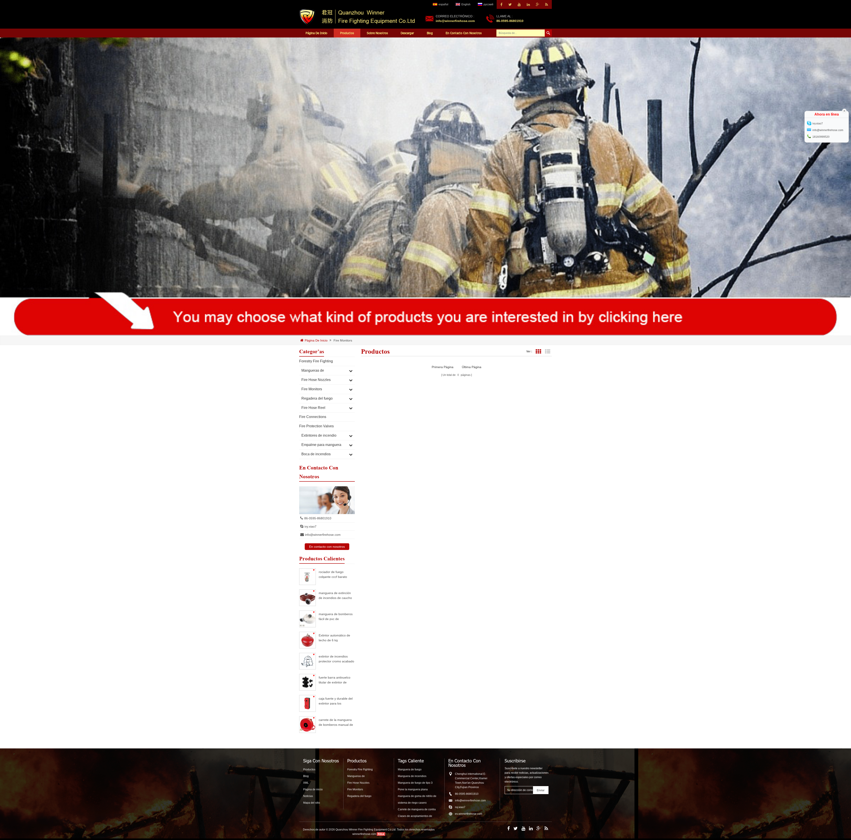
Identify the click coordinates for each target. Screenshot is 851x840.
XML (306, 782)
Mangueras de (312, 370)
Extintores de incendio (318, 435)
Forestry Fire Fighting (316, 361)
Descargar (407, 33)
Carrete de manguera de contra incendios (417, 810)
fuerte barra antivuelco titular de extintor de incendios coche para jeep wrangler (334, 680)
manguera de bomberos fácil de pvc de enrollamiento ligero (336, 616)
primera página (442, 367)
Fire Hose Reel (313, 408)
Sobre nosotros (377, 33)
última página (471, 367)
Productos (347, 33)
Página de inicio (316, 33)
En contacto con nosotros (464, 33)
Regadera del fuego (317, 398)
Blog (430, 33)
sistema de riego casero (412, 802)
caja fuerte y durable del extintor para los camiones (336, 701)
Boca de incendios (316, 454)
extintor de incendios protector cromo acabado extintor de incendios (336, 659)
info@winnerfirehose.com (455, 21)
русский (488, 4)
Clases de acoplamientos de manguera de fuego (415, 816)
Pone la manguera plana (413, 789)
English (465, 4)
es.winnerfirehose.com (468, 813)
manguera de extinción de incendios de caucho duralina (335, 595)
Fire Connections (312, 417)
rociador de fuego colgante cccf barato (333, 574)
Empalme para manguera (321, 445)
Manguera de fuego (410, 769)
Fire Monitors (343, 340)
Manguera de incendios (412, 776)
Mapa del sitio (311, 802)
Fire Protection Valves (316, 426)
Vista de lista (547, 351)
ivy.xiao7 (310, 526)
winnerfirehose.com (364, 834)
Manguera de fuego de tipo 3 (415, 782)
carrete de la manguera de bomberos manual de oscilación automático (336, 722)
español (443, 4)
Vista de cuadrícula (538, 351)
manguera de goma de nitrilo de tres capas (417, 796)
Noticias (308, 796)
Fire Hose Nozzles (316, 380)
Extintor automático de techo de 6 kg (334, 638)
